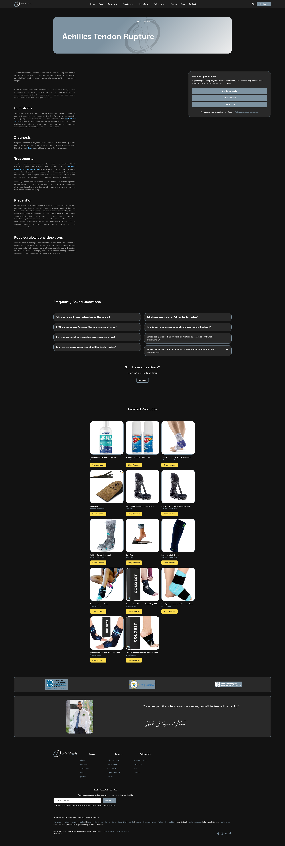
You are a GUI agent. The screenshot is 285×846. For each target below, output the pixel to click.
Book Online (111, 768)
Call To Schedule (229, 91)
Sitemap (137, 772)
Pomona (90, 822)
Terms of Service (122, 831)
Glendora (146, 822)
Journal (174, 4)
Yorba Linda (225, 822)
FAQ (135, 768)
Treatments (84, 768)
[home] (23, 4)
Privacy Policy (109, 831)
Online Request (229, 98)
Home (92, 4)
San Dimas (99, 822)
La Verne (75, 822)
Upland (83, 822)
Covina (107, 822)
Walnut (160, 822)
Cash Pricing (138, 764)
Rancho (190, 822)
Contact (192, 4)
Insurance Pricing (140, 760)
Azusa (154, 822)
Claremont (57, 822)
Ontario (138, 822)
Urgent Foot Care (113, 772)
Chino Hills (122, 822)
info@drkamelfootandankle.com (246, 112)
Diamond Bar (170, 822)
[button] (113, 4)
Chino (114, 822)
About (101, 4)
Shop (183, 4)
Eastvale (131, 822)
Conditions (84, 764)
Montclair (66, 822)
